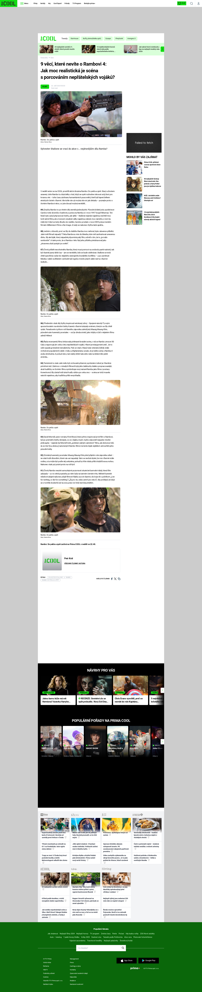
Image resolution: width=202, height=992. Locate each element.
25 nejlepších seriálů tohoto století (55, 887)
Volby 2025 (85, 937)
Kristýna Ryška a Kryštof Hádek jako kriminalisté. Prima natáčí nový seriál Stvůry (84, 857)
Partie (114, 934)
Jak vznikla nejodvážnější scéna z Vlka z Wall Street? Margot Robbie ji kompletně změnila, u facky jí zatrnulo (54, 913)
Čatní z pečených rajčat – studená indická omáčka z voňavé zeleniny (146, 845)
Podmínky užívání (49, 973)
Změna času (106, 934)
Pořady (67, 3)
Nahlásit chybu (48, 984)
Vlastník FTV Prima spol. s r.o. (53, 980)
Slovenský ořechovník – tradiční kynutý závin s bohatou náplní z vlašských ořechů (145, 835)
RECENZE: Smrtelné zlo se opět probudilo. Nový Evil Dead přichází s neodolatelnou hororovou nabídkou (93, 700)
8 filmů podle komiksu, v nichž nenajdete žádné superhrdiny (53, 900)
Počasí (121, 934)
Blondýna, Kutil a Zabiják (115, 749)
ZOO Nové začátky (147, 934)
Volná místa (47, 962)
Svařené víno (96, 937)
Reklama (46, 966)
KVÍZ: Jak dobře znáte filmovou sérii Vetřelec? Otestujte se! (152, 198)
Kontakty (73, 970)
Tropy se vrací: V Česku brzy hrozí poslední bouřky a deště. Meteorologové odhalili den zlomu (54, 857)
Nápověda (73, 977)
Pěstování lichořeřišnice (142, 937)
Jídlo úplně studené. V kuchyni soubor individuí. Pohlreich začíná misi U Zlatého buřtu (85, 846)
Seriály (42, 3)
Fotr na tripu (69, 748)
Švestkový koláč (126, 941)
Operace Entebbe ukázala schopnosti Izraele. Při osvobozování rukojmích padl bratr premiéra (116, 847)
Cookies (46, 977)
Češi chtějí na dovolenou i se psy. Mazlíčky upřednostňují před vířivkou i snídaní (115, 889)
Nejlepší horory (82, 934)
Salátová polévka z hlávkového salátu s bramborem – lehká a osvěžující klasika (145, 857)
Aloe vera (128, 937)
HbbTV (45, 970)
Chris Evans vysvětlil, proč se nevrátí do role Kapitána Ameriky (129, 700)
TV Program (76, 3)
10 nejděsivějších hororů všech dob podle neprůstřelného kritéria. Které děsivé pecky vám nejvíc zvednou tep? (106, 51)
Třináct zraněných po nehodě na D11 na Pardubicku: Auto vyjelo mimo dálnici (54, 846)
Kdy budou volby (132, 934)
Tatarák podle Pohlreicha (113, 937)
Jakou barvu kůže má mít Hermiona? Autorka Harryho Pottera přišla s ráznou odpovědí (55, 700)
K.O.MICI (134, 748)
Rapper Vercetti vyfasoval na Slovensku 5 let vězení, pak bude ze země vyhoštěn (85, 901)
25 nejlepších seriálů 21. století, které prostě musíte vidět (65, 49)
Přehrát (46, 745)
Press (72, 962)
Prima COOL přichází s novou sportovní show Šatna (152, 164)
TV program (94, 934)
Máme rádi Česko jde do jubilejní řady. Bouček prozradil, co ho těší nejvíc (84, 835)
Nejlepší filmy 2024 (67, 934)
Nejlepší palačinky (111, 941)
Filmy (35, 3)
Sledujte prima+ (89, 3)
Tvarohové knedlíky (94, 941)
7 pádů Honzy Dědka (71, 937)
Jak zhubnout (53, 934)
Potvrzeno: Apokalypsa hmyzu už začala (115, 834)
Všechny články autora (74, 563)
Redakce (73, 980)
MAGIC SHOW (92, 748)
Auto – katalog (56, 937)
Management (74, 959)
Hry (49, 3)
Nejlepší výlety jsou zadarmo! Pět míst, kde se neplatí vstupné (115, 900)
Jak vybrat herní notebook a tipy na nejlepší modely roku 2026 (149, 49)
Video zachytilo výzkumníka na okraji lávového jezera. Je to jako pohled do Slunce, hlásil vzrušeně (115, 857)
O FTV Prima (47, 959)
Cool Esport (58, 3)
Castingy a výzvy (75, 966)
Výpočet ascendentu (77, 941)
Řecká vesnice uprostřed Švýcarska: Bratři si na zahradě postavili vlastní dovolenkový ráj (115, 912)
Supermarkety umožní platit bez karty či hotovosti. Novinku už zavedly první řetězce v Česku (54, 835)
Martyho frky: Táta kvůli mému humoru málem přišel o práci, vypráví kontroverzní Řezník (83, 889)
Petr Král (54, 88)
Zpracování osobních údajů (79, 973)
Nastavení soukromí (76, 984)
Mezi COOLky (47, 748)
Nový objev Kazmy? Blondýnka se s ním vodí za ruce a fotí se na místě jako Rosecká (85, 912)
